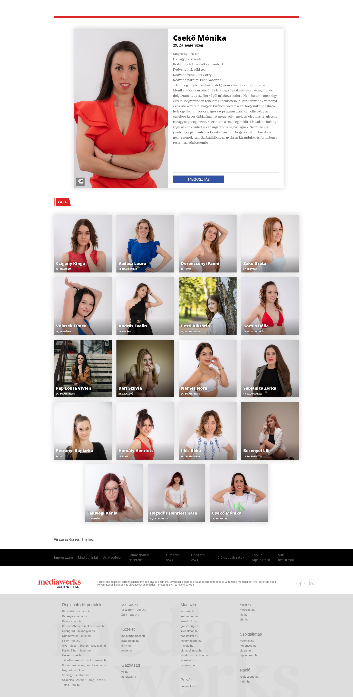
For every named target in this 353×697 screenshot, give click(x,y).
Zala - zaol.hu (130, 614)
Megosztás (199, 179)
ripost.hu (245, 604)
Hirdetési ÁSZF (173, 557)
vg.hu (124, 671)
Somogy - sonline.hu (75, 675)
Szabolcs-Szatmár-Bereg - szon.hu (84, 679)
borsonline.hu (189, 686)
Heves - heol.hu (72, 655)
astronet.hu (188, 611)
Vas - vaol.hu (129, 604)
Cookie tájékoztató (261, 557)
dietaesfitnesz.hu (191, 650)
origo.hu (126, 650)
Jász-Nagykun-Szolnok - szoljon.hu (84, 660)
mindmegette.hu (191, 640)
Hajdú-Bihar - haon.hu (76, 650)
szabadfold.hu (130, 640)
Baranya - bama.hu (74, 616)
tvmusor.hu (188, 665)
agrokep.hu (128, 676)
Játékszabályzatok (230, 557)
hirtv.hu (126, 645)
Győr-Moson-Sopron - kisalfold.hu (84, 645)
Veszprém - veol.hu (133, 609)
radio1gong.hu (249, 676)
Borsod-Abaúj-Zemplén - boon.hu (83, 626)
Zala (62, 202)
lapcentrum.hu (249, 655)
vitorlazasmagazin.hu (194, 655)
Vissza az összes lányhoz (74, 539)
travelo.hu (187, 645)
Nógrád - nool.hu (73, 670)
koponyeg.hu (248, 645)
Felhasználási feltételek (138, 557)
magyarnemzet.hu (133, 635)
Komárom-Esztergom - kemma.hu (84, 665)
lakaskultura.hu (190, 621)
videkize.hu (188, 660)
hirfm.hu (245, 681)
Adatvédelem (113, 557)
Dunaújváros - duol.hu (76, 635)
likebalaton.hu (190, 631)
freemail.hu (247, 640)
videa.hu (245, 650)
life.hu (244, 614)
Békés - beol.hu (72, 621)
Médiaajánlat (88, 557)
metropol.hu (247, 609)
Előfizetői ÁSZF (198, 557)
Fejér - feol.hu (71, 640)
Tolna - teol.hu (71, 684)
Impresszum (63, 557)
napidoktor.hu (189, 635)
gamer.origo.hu (190, 626)
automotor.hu (189, 616)
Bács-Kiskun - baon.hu (76, 611)
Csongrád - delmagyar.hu (78, 631)
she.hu (244, 619)
